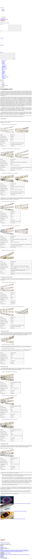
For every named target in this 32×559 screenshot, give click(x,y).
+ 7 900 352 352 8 (2, 543)
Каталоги (1, 554)
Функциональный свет (6, 550)
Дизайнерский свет (12, 550)
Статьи (13, 554)
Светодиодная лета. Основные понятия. (19, 518)
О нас (3, 9)
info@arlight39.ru (7, 543)
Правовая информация (3, 547)
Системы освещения (3, 71)
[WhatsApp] (19, 532)
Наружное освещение (3, 72)
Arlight (6, 548)
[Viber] (6, 532)
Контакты (6, 19)
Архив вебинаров (9, 554)
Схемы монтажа (24, 554)
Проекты (3, 10)
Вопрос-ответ (16, 554)
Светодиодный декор (5, 551)
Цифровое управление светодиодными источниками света (22, 503)
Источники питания (3, 62)
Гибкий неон (3, 74)
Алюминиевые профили (4, 66)
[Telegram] (6, 538)
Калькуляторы (20, 554)
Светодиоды (4, 78)
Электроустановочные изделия (12, 551)
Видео (4, 554)
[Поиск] (14, 28)
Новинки (3, 82)
